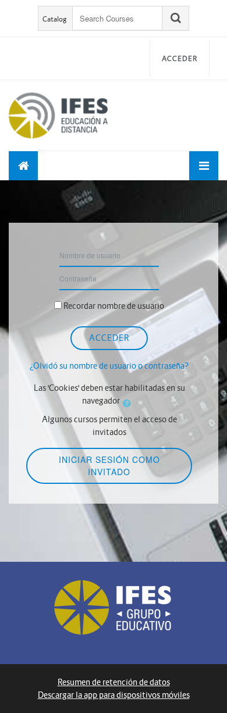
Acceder (179, 58)
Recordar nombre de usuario (113, 306)
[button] (129, 403)
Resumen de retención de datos (114, 682)
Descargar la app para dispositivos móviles (114, 695)
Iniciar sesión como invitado (109, 465)
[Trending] (23, 165)
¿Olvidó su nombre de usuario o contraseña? (109, 366)
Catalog (54, 19)
